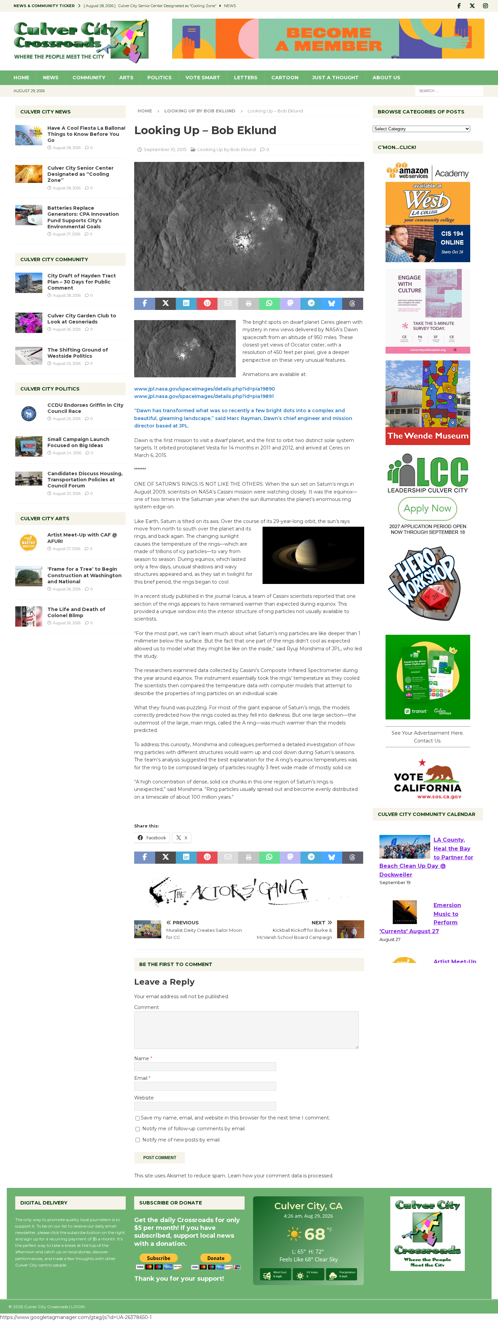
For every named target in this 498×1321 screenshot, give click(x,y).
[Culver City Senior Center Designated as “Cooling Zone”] (28, 174)
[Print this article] (248, 304)
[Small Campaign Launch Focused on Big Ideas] (28, 446)
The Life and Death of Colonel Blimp (76, 612)
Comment (146, 1007)
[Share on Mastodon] (290, 304)
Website (144, 1098)
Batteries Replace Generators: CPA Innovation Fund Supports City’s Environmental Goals (83, 217)
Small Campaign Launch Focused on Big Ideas (78, 442)
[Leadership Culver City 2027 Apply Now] (428, 533)
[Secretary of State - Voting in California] (428, 796)
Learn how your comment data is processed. (280, 1176)
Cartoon (284, 78)
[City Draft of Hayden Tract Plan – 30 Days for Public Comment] (28, 283)
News (51, 78)
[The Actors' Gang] (249, 903)
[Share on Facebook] (144, 304)
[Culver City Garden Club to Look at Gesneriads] (28, 323)
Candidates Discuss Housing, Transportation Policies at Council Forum (85, 479)
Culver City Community (54, 259)
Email (141, 1078)
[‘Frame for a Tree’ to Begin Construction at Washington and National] (28, 576)
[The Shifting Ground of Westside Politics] (28, 356)
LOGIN (78, 1306)
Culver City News (45, 112)
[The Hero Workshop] (428, 624)
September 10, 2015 (165, 149)
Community (88, 78)
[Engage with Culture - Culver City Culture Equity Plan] (428, 350)
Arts (126, 78)
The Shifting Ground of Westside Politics (77, 353)
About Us (386, 78)
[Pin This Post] (207, 304)
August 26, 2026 (67, 329)
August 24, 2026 (67, 452)
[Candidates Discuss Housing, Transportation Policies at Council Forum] (28, 480)
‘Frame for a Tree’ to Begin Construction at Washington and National (84, 575)
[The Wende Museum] (428, 441)
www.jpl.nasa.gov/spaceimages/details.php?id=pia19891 (204, 396)
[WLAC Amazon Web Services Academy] (428, 258)
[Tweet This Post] (165, 304)
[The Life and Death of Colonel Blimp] (28, 616)
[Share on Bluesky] (331, 304)
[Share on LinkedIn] (186, 304)
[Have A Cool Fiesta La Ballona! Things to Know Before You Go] (28, 135)
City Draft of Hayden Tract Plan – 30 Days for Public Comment (81, 282)
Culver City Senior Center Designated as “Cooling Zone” (80, 174)
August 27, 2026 (66, 234)
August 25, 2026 (67, 363)
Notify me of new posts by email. (181, 1140)
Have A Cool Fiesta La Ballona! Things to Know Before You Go (86, 134)
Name (142, 1058)
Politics (159, 78)
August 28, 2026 (67, 147)
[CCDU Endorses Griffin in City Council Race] (28, 412)
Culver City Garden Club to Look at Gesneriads (81, 319)
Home (21, 78)
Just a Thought (335, 78)
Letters (245, 78)
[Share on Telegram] (310, 304)
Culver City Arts (44, 519)
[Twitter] (472, 6)
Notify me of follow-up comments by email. (194, 1129)
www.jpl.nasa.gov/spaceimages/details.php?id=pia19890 (204, 389)
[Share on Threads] (352, 304)
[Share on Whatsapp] (269, 304)
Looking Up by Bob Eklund (227, 149)
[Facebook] (459, 6)
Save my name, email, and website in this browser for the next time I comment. (235, 1118)
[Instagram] (486, 6)
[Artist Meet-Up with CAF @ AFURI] (28, 542)
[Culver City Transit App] (428, 716)
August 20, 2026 (67, 493)
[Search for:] (449, 90)
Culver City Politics (50, 389)
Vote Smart (203, 78)
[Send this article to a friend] (227, 304)
